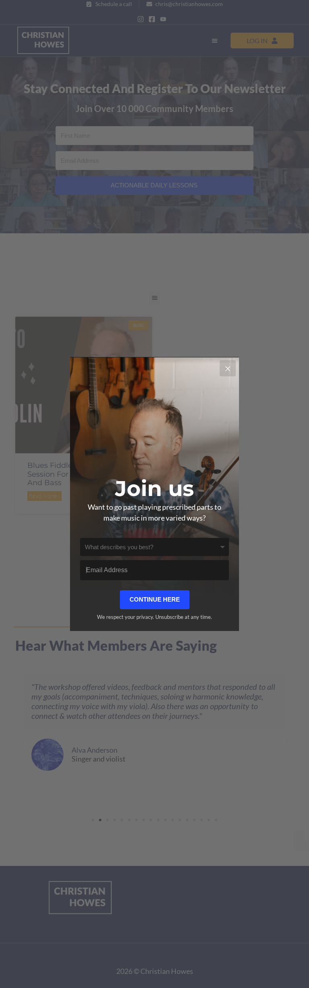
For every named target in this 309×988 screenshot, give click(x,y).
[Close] (228, 368)
